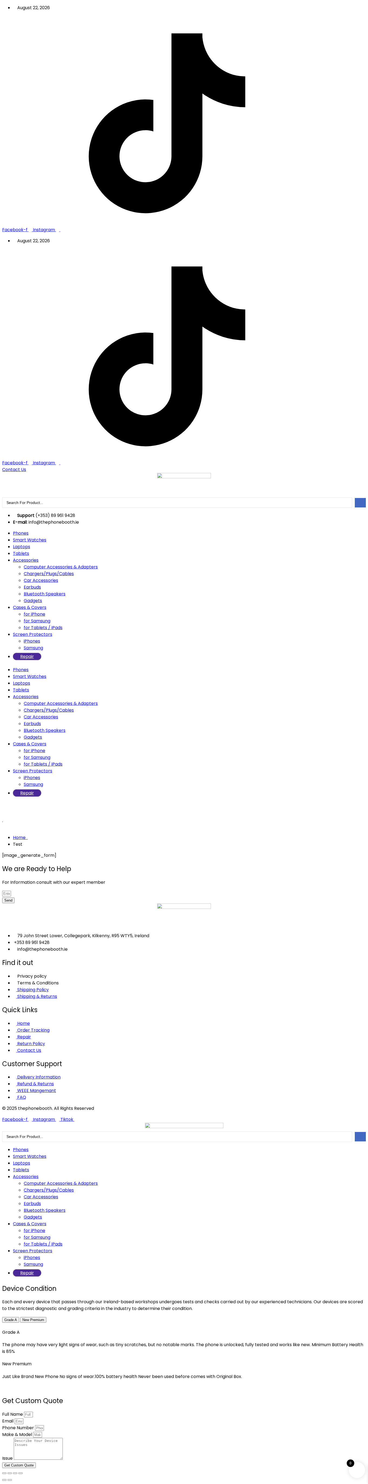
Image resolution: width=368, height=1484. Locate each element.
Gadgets (33, 601)
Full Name (13, 1414)
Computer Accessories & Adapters (61, 567)
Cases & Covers (29, 607)
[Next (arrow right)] (10, 1480)
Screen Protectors (32, 634)
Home (20, 837)
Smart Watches (29, 540)
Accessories (26, 560)
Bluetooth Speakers (44, 594)
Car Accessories (41, 580)
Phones (21, 533)
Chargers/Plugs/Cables (49, 574)
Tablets (21, 553)
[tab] (10, 1320)
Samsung (33, 648)
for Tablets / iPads (43, 628)
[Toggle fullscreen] (10, 1473)
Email (8, 1421)
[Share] (15, 1473)
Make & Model (17, 1434)
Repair (27, 656)
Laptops (21, 547)
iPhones (32, 641)
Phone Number (18, 1428)
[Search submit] (360, 502)
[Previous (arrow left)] (4, 1480)
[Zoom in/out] (4, 1473)
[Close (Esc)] (20, 1473)
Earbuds (32, 587)
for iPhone (34, 614)
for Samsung (37, 621)
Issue (8, 1458)
